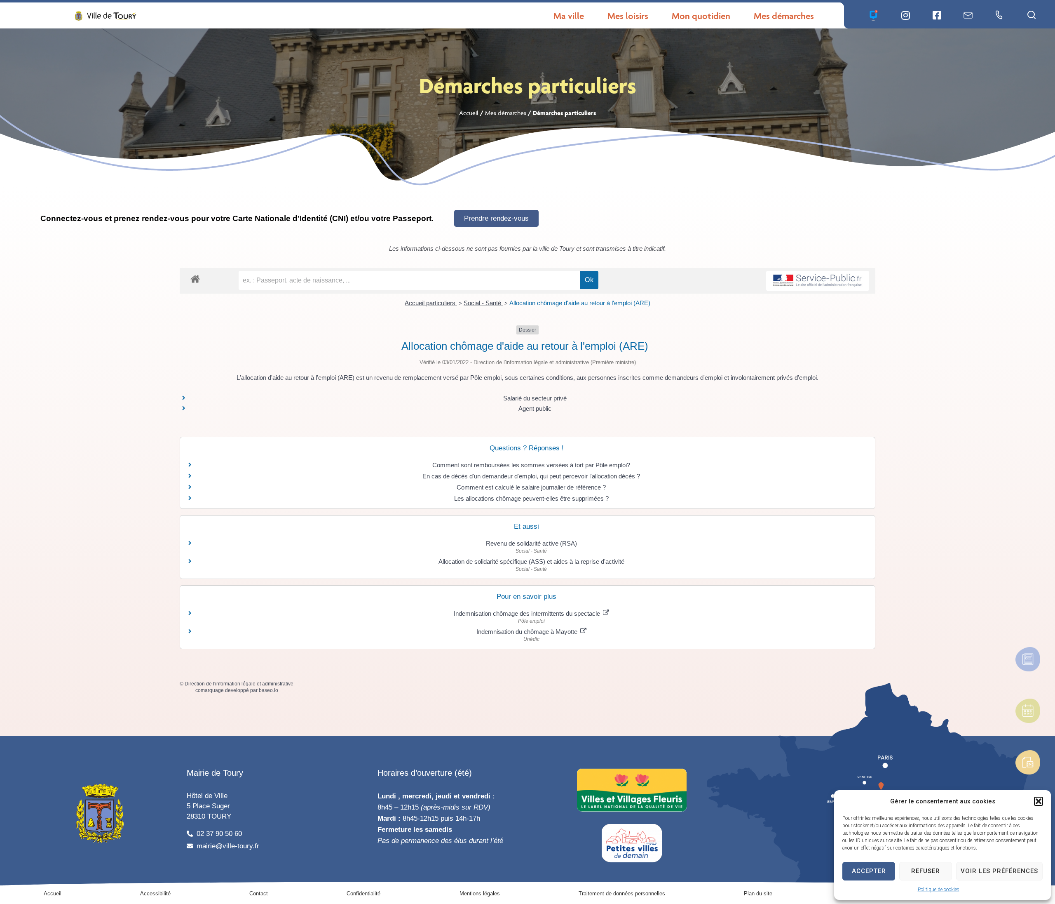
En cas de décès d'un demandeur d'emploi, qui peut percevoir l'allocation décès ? (531, 476)
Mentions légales (480, 893)
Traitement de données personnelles (622, 893)
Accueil (468, 113)
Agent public (534, 408)
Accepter (869, 871)
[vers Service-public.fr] (817, 281)
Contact (258, 893)
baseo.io (268, 690)
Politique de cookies (938, 889)
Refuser (925, 871)
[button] (1038, 801)
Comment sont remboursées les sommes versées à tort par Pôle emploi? (531, 464)
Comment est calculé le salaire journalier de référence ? (531, 487)
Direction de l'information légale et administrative (239, 684)
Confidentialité (363, 893)
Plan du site (758, 893)
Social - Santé (483, 302)
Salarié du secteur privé (535, 398)
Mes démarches (505, 113)
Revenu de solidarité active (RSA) (531, 543)
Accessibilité (155, 893)
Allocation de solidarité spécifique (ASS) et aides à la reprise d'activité (531, 561)
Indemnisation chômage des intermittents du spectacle (528, 613)
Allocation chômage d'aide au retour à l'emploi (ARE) (579, 302)
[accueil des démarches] (195, 278)
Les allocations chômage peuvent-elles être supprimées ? (531, 498)
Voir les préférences (999, 871)
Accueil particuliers (431, 302)
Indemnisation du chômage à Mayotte (527, 631)
